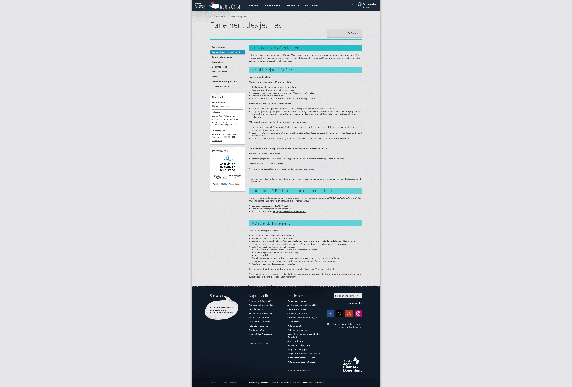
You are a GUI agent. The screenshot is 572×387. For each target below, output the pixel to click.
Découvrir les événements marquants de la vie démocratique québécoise (221, 310)
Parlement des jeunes (237, 16)
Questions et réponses (258, 330)
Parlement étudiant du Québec (301, 357)
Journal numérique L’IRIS (224, 81)
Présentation (218, 47)
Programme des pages (297, 349)
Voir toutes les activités (299, 370)
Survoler (253, 5)
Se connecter (369, 4)
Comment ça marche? (297, 313)
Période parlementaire (297, 301)
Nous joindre (311, 5)
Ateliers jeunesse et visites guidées (302, 305)
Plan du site (307, 382)
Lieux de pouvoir (256, 309)
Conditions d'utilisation (269, 382)
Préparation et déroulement (226, 52)
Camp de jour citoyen (296, 309)
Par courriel (217, 140)
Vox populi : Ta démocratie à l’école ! (303, 353)
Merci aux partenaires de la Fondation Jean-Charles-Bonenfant (344, 325)
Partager (355, 33)
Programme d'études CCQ (260, 301)
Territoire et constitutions (260, 321)
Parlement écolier (295, 326)
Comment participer (222, 56)
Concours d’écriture (302, 317)
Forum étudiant (294, 321)
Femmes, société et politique (261, 305)
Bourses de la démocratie (298, 345)
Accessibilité (319, 382)
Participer (291, 5)
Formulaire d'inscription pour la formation (271, 208)
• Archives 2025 (221, 86)
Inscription (217, 61)
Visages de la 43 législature (261, 334)
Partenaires (253, 382)
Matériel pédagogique (258, 326)
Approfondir (271, 5)
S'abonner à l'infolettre (348, 295)
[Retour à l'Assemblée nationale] (200, 6)
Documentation (220, 66)
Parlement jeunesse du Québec (301, 362)
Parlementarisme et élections (262, 313)
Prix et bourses (219, 71)
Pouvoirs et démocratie (259, 317)
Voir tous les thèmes (259, 342)
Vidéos (215, 76)
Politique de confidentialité (290, 382)
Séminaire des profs (296, 341)
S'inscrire (366, 7)
